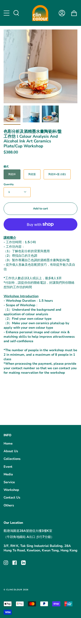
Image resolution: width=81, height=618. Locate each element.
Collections (12, 458)
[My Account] (61, 13)
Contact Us (12, 497)
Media (8, 474)
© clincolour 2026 (16, 589)
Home (8, 443)
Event (8, 466)
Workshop (11, 490)
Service (9, 482)
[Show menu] (7, 13)
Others (9, 505)
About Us (11, 451)
